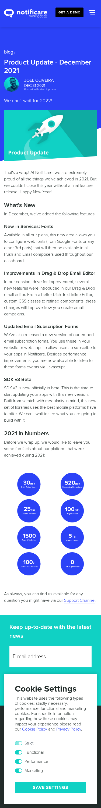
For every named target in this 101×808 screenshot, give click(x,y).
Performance (36, 761)
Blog (8, 52)
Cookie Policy (34, 729)
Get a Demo (69, 12)
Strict (29, 743)
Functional (34, 752)
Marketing (34, 770)
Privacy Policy (68, 729)
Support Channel (79, 600)
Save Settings (50, 787)
